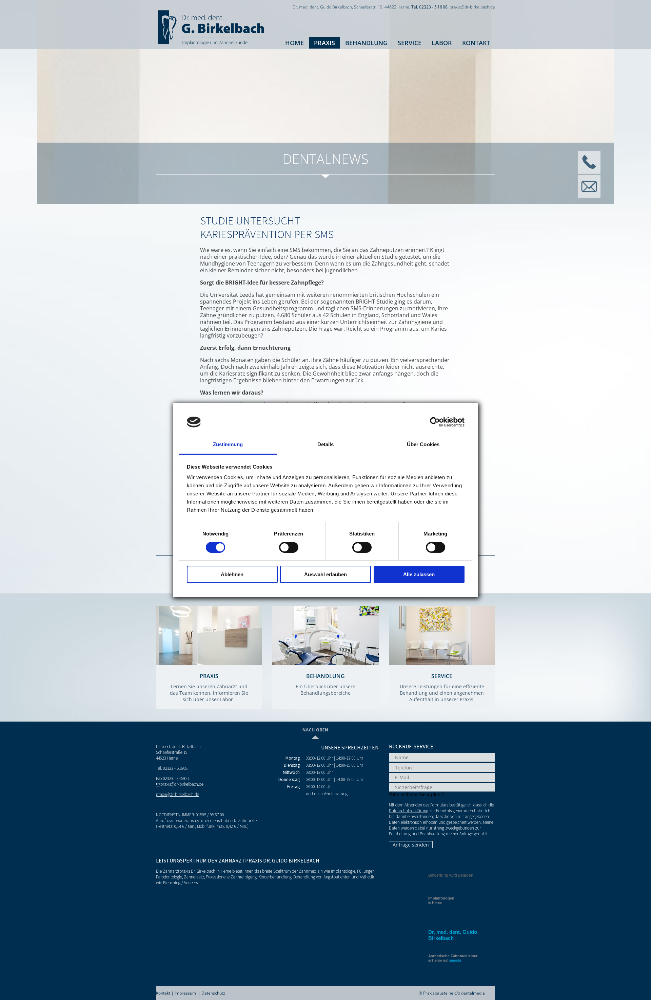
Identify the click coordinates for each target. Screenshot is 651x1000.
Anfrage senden (411, 844)
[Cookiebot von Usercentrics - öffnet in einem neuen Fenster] (435, 422)
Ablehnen (232, 574)
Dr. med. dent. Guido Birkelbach (452, 935)
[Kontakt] (588, 172)
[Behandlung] (325, 663)
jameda (455, 960)
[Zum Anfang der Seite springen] (315, 737)
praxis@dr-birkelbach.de (472, 7)
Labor (442, 43)
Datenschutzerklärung (408, 811)
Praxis (324, 43)
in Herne (441, 900)
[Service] (442, 663)
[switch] (288, 547)
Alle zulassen (419, 574)
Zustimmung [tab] (228, 444)
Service (409, 43)
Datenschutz (213, 993)
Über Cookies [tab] (423, 444)
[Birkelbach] (210, 46)
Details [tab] (325, 444)
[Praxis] (209, 663)
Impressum (185, 993)
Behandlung (366, 43)
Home (294, 43)
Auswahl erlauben (325, 574)
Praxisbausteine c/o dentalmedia (454, 993)
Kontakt (476, 43)
